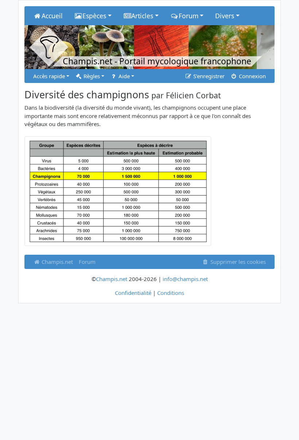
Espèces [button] (94, 15)
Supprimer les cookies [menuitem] (237, 261)
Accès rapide (49, 76)
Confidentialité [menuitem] (133, 292)
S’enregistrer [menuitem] (208, 76)
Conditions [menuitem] (170, 292)
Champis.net (56, 261)
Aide (123, 76)
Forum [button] (188, 15)
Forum (87, 261)
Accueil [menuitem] (52, 15)
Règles (91, 76)
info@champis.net (185, 278)
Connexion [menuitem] (251, 76)
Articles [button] (142, 15)
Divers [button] (224, 15)
